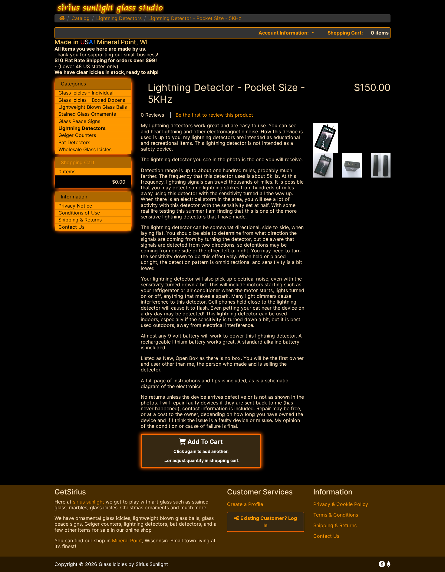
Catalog (80, 18)
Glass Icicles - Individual (86, 93)
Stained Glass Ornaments (87, 114)
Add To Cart (201, 450)
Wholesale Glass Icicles (84, 149)
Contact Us (71, 227)
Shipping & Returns (80, 220)
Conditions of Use (79, 213)
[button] (286, 33)
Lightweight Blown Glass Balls (92, 107)
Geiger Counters (77, 135)
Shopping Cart (77, 162)
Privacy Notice (75, 206)
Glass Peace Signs (79, 121)
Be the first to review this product (214, 115)
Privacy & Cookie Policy (340, 504)
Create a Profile (245, 504)
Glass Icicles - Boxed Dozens (91, 100)
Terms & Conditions (335, 515)
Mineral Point (127, 540)
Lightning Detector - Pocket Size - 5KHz (194, 18)
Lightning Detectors (119, 18)
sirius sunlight (88, 502)
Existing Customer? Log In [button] (268, 521)
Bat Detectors (74, 142)
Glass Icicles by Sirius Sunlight (133, 564)
